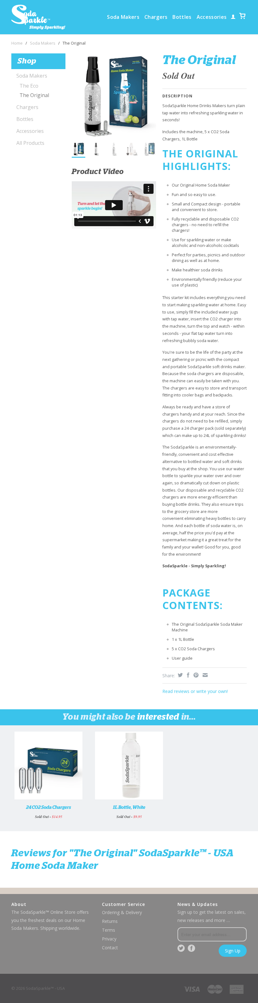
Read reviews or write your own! (195, 691)
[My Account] (233, 18)
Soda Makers (123, 17)
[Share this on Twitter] (179, 675)
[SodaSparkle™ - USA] (38, 17)
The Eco (29, 86)
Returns (110, 921)
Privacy (109, 939)
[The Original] (114, 95)
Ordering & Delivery (122, 912)
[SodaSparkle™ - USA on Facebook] (191, 948)
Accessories (212, 17)
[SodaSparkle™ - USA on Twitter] (181, 948)
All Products (30, 143)
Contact (110, 948)
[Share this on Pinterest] (195, 675)
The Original (34, 95)
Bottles (181, 17)
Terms (108, 930)
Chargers (156, 17)
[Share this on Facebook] (187, 675)
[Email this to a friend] (204, 675)
